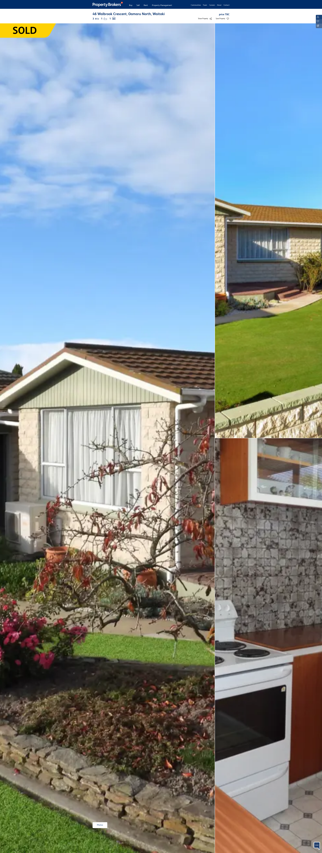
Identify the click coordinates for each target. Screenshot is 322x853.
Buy (130, 5)
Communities (196, 5)
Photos (100, 825)
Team (205, 5)
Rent (146, 5)
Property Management (162, 5)
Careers (212, 5)
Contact (227, 5)
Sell (138, 5)
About (219, 5)
